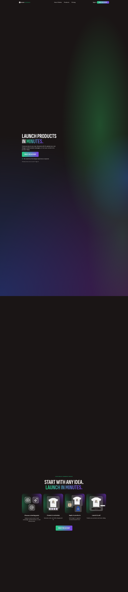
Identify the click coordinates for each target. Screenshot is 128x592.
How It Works (58, 2)
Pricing (73, 2)
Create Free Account (103, 2)
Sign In (94, 2)
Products (66, 2)
